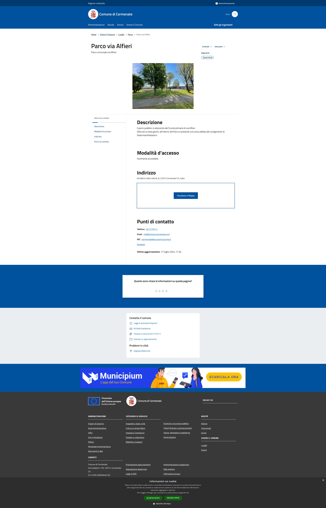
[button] (163, 503)
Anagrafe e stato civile (135, 423)
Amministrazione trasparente (176, 464)
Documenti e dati (95, 451)
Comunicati (206, 428)
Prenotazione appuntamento (138, 464)
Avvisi (203, 432)
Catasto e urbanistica (135, 437)
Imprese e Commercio (135, 432)
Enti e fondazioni (95, 437)
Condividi (205, 46)
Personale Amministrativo (99, 446)
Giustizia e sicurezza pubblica (176, 423)
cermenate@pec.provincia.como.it (156, 239)
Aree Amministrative (97, 428)
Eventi (204, 449)
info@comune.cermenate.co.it (156, 234)
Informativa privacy (172, 473)
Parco (130, 34)
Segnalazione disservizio (136, 469)
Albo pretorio (169, 469)
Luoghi (121, 34)
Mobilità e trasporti (134, 441)
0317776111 (152, 229)
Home (93, 34)
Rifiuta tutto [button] (173, 498)
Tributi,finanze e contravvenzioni (178, 428)
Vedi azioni (219, 46)
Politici (91, 441)
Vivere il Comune (107, 34)
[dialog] (163, 493)
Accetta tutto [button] (153, 498)
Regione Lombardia (96, 3)
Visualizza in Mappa (186, 195)
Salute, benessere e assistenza (177, 432)
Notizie (204, 423)
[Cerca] (235, 14)
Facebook (141, 244)
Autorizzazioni (170, 437)
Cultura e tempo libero (135, 428)
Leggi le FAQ (131, 473)
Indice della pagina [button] (101, 118)
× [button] (323, 480)
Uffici (90, 432)
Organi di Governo (96, 423)
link (187, 493)
